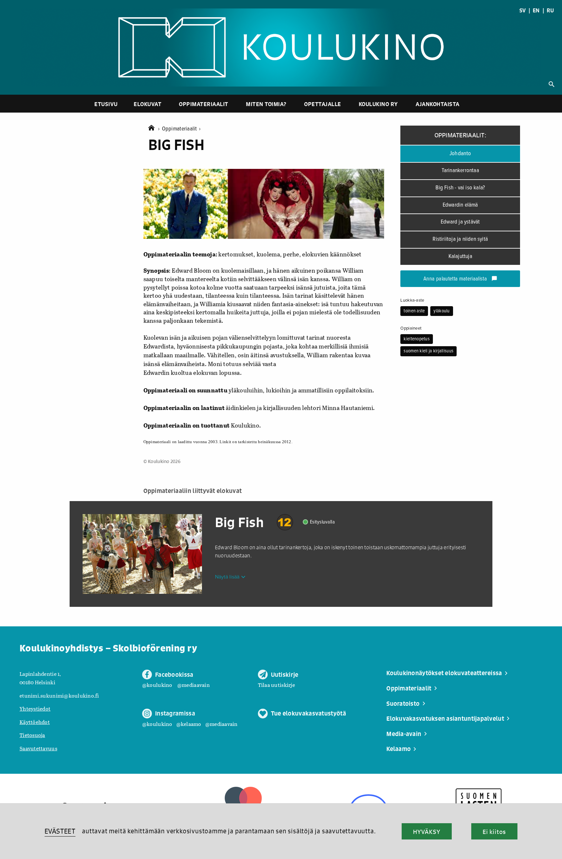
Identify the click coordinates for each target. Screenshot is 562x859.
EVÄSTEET (60, 831)
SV (522, 10)
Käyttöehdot (35, 722)
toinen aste (414, 311)
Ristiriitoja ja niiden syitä (460, 239)
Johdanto (460, 153)
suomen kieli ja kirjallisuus (428, 351)
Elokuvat (147, 104)
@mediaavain (193, 685)
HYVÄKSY (426, 832)
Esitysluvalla (322, 522)
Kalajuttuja (460, 256)
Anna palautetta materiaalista (460, 279)
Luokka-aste (412, 300)
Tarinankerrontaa (460, 170)
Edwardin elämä (460, 205)
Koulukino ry (378, 104)
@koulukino (157, 685)
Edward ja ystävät (460, 222)
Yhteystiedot (35, 708)
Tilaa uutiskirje (276, 685)
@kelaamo (188, 724)
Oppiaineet (410, 328)
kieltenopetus (417, 339)
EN (536, 10)
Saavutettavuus (38, 748)
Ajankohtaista (438, 104)
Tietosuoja (32, 735)
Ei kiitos (494, 832)
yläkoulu (441, 311)
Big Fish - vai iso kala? (460, 188)
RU (550, 10)
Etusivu (106, 104)
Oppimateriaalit (203, 104)
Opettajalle (322, 104)
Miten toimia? (266, 104)
